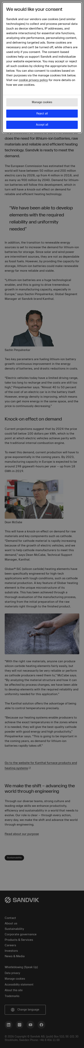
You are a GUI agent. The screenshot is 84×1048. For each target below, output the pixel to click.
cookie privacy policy (33, 80)
